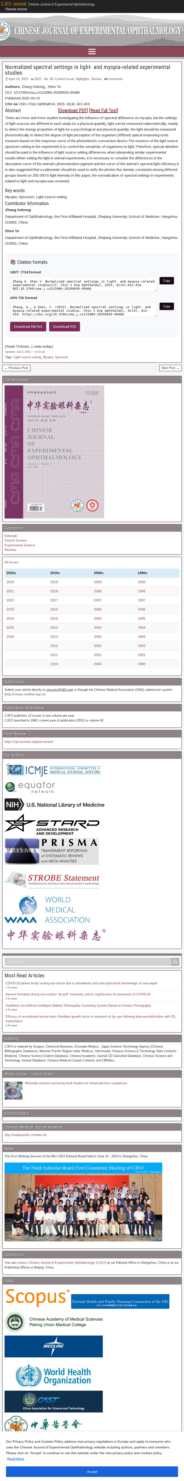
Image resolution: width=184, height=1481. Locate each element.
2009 (98, 582)
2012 (54, 646)
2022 (10, 600)
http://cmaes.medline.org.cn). (26, 694)
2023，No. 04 (43, 79)
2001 (98, 655)
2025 (10, 627)
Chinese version (16, 9)
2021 (10, 591)
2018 (54, 591)
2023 (10, 609)
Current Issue (64, 79)
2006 (98, 609)
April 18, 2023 (18, 79)
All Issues (11, 562)
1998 (141, 591)
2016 (54, 609)
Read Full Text (103, 110)
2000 (98, 664)
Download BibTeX (28, 326)
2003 (98, 637)
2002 (98, 646)
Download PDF (73, 110)
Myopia (48, 357)
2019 (54, 582)
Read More (15, 1459)
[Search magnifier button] (175, 962)
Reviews (10, 550)
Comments (115, 79)
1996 (141, 609)
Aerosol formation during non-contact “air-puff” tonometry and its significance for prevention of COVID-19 (78, 994)
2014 (54, 627)
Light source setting (27, 357)
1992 (141, 646)
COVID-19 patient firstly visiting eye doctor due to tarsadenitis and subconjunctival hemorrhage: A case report (81, 983)
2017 (54, 600)
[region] (92, 1456)
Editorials (11, 536)
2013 (54, 637)
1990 (141, 664)
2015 (54, 618)
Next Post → (170, 368)
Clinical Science (16, 540)
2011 (54, 655)
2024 (10, 618)
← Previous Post (16, 368)
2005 (98, 618)
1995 (141, 618)
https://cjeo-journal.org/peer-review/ (29, 741)
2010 (54, 664)
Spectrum (61, 357)
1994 (141, 627)
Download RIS (64, 326)
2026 (10, 637)
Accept (92, 1472)
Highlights (82, 79)
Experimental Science (20, 545)
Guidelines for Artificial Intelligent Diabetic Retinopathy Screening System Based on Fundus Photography (78, 1005)
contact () (61, 1262)
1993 (141, 637)
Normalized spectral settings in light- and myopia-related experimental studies (87, 70)
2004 (98, 627)
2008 (98, 591)
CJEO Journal (13, 4)
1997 (141, 600)
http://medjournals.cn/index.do (25, 1135)
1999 (141, 582)
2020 (10, 582)
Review (96, 79)
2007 (98, 600)
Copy (166, 280)
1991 (141, 655)
